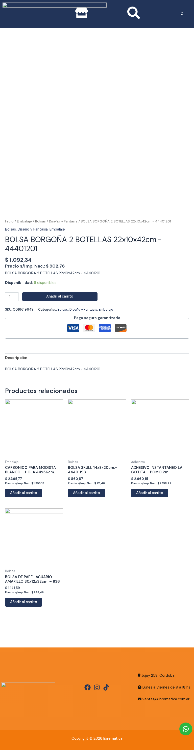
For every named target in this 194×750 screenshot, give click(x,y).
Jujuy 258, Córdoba (157, 675)
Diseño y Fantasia (63, 221)
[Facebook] (87, 687)
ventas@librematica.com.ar (165, 699)
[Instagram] (97, 687)
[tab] (16, 358)
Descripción (16, 357)
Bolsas (40, 221)
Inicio (9, 221)
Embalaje (24, 221)
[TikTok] (106, 687)
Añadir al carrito (59, 296)
